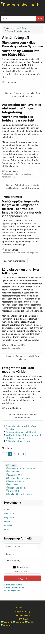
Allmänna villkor (22, 615)
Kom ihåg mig (13, 560)
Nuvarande (9, 513)
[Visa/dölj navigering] (2, 13)
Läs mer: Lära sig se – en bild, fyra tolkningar (22, 357)
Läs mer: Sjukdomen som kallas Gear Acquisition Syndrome (22, 94)
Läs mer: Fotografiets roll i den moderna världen (22, 416)
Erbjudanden (10, 517)
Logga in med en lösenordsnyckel (24, 569)
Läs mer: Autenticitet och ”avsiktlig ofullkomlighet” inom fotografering (22, 186)
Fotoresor (8, 525)
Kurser (7, 521)
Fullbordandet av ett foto (18, 441)
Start (6, 509)
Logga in (22, 578)
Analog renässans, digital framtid (21, 432)
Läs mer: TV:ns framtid (14, 261)
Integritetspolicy (22, 611)
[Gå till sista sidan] (30, 452)
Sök (40, 18)
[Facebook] (6, 622)
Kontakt (7, 529)
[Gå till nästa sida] (27, 452)
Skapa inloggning (12, 590)
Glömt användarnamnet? (15, 587)
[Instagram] (18, 622)
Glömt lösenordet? (13, 584)
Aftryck (18, 607)
